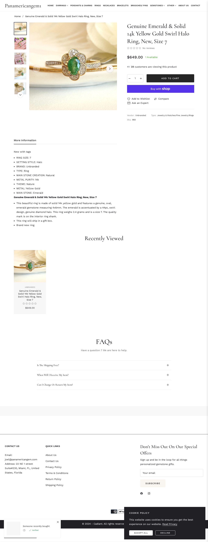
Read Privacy (169, 524)
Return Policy (53, 479)
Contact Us (52, 461)
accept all (141, 533)
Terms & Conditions (57, 473)
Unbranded (30, 287)
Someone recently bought (36, 526)
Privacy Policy (54, 467)
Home (17, 16)
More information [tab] (25, 140)
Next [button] (109, 68)
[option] (73, 66)
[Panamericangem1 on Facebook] (142, 493)
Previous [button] (36, 68)
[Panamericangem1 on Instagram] (150, 493)
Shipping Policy (54, 485)
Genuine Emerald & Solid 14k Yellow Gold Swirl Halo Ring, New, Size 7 (30, 295)
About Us (51, 455)
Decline (165, 533)
